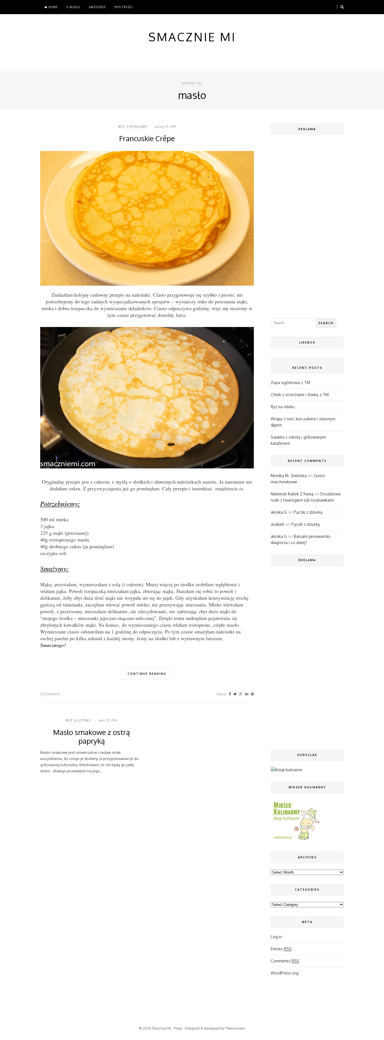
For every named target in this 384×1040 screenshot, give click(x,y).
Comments (285, 960)
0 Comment (50, 694)
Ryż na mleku (283, 406)
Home (52, 7)
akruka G (279, 512)
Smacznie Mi (161, 1028)
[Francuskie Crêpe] (147, 284)
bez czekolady (132, 126)
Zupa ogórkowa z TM (290, 382)
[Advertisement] (307, 225)
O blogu (73, 7)
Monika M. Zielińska (289, 475)
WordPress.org (285, 973)
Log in (276, 936)
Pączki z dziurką (308, 512)
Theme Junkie (235, 1028)
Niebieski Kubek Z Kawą (292, 493)
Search (326, 323)
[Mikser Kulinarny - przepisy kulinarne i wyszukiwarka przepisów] (296, 839)
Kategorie (97, 7)
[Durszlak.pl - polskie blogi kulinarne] (286, 769)
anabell (277, 524)
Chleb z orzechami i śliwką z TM (300, 394)
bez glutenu (78, 720)
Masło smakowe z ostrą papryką (91, 736)
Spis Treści (123, 7)
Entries (281, 948)
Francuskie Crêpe (147, 138)
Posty (178, 1028)
